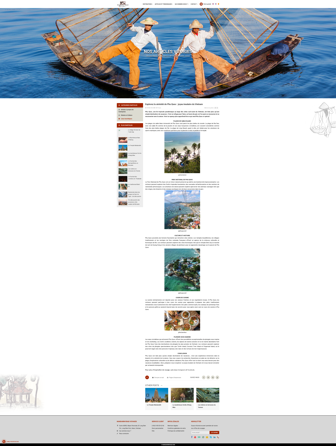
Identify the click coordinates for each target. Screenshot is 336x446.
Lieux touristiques (126, 119)
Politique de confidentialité (176, 431)
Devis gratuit (207, 4)
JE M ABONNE (214, 432)
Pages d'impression (175, 377)
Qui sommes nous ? (125, 431)
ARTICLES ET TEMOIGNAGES (163, 4)
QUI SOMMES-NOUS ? (181, 4)
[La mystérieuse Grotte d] (156, 395)
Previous (147, 395)
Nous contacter (124, 433)
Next (216, 395)
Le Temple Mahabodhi (134, 145)
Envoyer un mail (159, 377)
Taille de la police (209, 108)
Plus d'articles (126, 125)
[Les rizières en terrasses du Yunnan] (123, 171)
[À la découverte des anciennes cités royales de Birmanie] (123, 202)
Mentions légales (173, 425)
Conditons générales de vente (177, 428)
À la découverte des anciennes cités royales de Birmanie (134, 202)
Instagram (181, 370)
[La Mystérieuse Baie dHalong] (123, 140)
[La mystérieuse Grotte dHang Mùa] (123, 155)
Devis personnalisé (157, 428)
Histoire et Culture (126, 115)
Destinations (147, 4)
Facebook (191, 370)
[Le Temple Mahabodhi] (123, 148)
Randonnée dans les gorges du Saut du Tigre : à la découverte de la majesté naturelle (208, 407)
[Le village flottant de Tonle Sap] (123, 132)
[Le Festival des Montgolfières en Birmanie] (123, 163)
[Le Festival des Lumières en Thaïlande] (123, 179)
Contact (194, 4)
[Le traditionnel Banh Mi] (123, 187)
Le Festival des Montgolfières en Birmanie (133, 163)
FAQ (153, 431)
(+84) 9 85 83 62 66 (13, 441)
